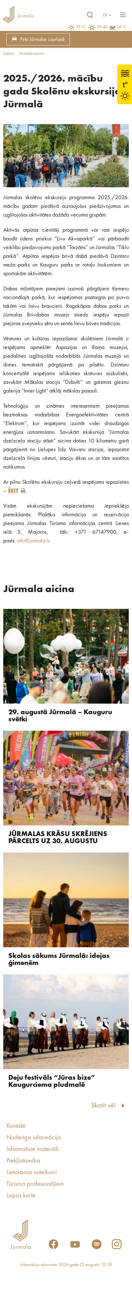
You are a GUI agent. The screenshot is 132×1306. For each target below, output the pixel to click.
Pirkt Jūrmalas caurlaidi (42, 39)
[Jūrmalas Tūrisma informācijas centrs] (18, 15)
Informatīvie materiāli (32, 1149)
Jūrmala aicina (31, 53)
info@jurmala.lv (33, 541)
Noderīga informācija (33, 1138)
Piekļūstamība (23, 1161)
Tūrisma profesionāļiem (35, 1184)
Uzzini (8, 53)
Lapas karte (21, 1196)
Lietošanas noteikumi (31, 1172)
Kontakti (16, 1126)
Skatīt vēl (103, 1105)
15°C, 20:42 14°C (101, 27)
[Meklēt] (90, 15)
